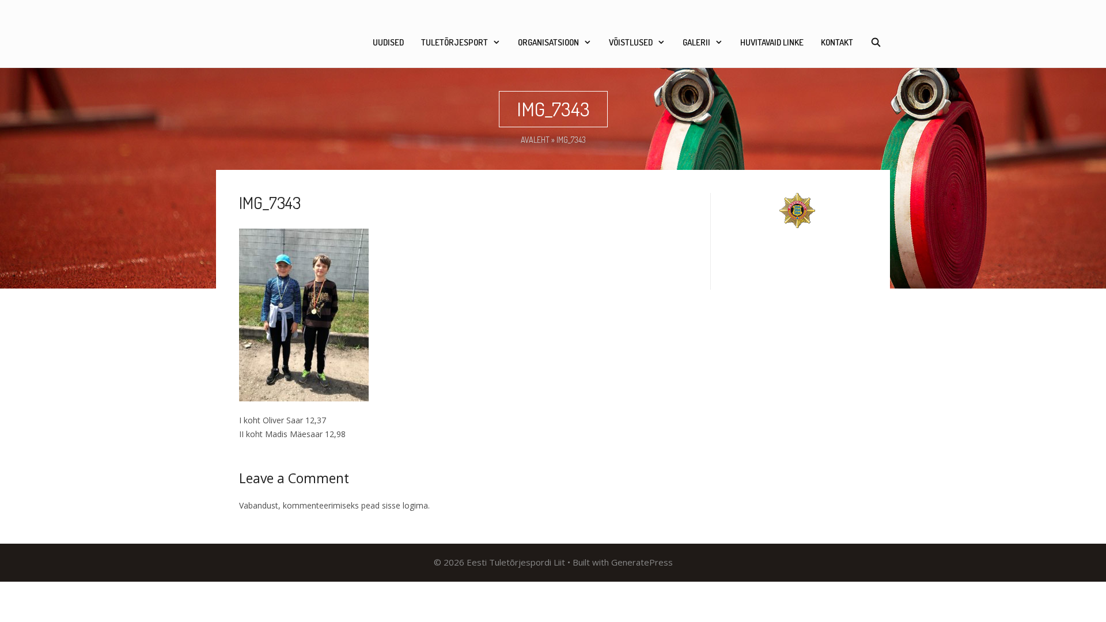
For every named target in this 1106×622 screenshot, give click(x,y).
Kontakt (837, 42)
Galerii (696, 42)
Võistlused (631, 42)
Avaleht (535, 140)
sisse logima (405, 505)
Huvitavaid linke (772, 42)
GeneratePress (642, 562)
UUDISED (388, 42)
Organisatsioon (548, 42)
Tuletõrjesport (454, 42)
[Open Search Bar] (876, 42)
